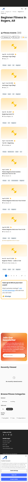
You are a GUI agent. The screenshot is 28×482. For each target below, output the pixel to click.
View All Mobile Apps (8, 448)
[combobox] (6, 37)
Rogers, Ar (8, 11)
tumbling (12, 401)
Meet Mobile (6, 446)
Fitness (14, 11)
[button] (16, 37)
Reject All (14, 475)
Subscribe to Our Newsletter (10, 454)
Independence (22, 418)
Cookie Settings (14, 470)
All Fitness (4, 401)
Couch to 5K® (6, 443)
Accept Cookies (14, 479)
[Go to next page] (25, 276)
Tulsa (13, 418)
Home (2, 11)
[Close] (26, 456)
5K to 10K (5, 444)
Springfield (5, 418)
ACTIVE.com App (7, 441)
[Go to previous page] (3, 276)
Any (3, 409)
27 (21, 275)
